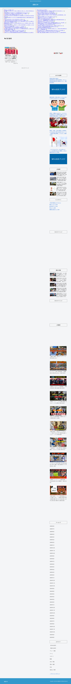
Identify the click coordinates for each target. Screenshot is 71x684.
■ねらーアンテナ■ (53, 201)
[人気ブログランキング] (56, 53)
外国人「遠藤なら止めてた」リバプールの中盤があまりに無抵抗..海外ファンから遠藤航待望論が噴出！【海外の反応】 (58, 96)
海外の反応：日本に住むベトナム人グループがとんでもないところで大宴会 (58, 79)
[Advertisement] (25, 42)
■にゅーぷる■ (52, 205)
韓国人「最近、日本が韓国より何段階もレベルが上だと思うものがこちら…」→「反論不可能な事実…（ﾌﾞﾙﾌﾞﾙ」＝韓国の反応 (58, 114)
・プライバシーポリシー (55, 671)
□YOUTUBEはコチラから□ (55, 200)
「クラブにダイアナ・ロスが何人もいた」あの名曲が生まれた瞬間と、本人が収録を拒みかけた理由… (58, 132)
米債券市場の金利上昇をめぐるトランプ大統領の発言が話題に (58, 148)
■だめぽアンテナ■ (53, 203)
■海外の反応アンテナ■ (54, 206)
